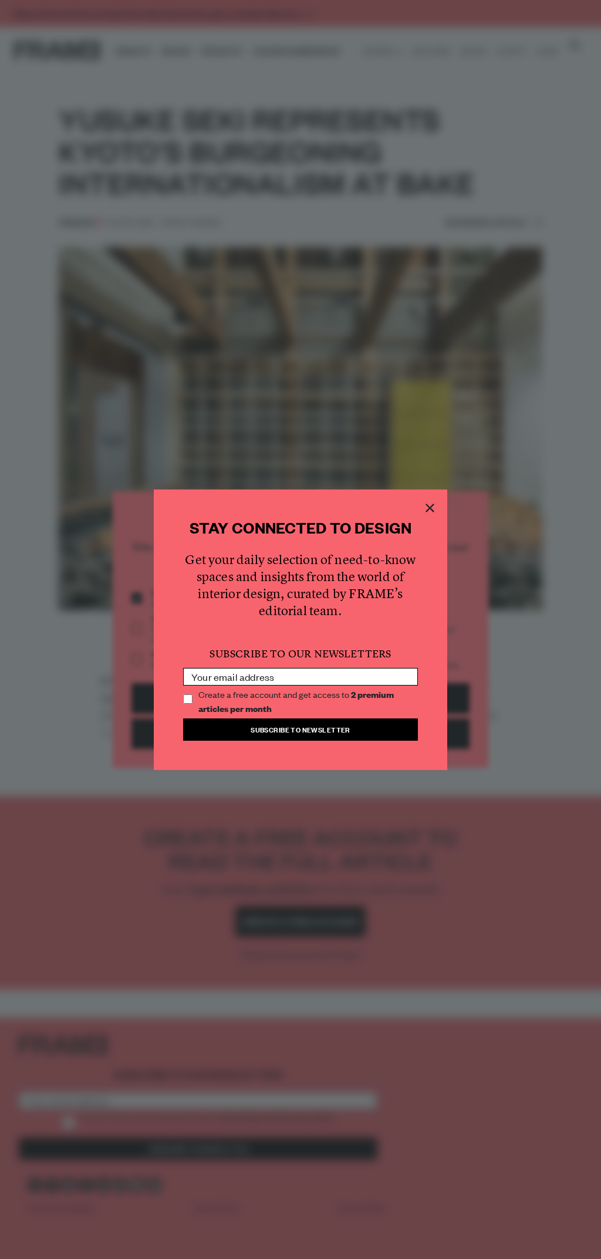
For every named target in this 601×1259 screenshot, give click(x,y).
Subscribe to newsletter (300, 729)
